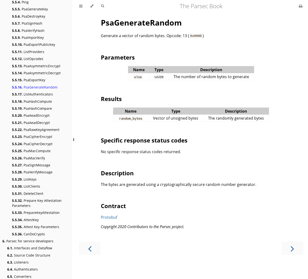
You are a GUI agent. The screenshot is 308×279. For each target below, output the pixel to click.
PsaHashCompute (32, 101)
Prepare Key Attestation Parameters (37, 203)
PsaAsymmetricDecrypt (36, 73)
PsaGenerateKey (30, 9)
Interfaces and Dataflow (29, 248)
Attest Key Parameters (35, 227)
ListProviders (28, 51)
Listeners (18, 262)
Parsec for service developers (27, 241)
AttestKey (25, 220)
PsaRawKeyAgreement (35, 129)
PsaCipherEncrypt (32, 136)
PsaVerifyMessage (32, 172)
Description (117, 173)
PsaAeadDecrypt (31, 122)
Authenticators (22, 269)
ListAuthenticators (32, 94)
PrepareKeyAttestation (36, 212)
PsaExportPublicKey (33, 44)
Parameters (118, 57)
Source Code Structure (28, 255)
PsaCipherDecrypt (32, 144)
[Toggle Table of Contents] (80, 6)
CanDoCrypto (28, 234)
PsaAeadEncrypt (31, 115)
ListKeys (24, 179)
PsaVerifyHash (28, 30)
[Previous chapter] (90, 248)
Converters (19, 276)
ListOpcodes (27, 58)
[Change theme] (91, 6)
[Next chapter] (292, 248)
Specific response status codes (144, 140)
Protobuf (109, 217)
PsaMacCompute (31, 151)
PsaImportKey (28, 37)
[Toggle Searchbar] (102, 6)
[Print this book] (300, 6)
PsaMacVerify (28, 158)
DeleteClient (27, 193)
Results (111, 99)
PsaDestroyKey (28, 16)
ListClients (26, 186)
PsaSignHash (27, 23)
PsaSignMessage (31, 165)
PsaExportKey (28, 80)
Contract (113, 206)
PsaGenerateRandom (35, 87)
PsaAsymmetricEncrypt (36, 66)
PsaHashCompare (32, 108)
